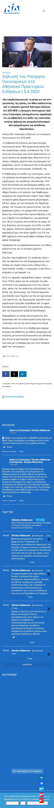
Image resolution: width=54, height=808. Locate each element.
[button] (43, 11)
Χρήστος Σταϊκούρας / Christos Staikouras (29, 430)
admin (8, 386)
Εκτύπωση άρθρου (14, 396)
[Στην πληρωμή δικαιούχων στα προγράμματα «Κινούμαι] (27, 694)
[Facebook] (41, 783)
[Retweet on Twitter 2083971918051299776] (17, 597)
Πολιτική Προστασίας (37, 803)
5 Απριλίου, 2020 (8, 383)
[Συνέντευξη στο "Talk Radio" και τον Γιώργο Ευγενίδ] (27, 752)
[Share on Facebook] (6, 374)
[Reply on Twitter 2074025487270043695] (13, 658)
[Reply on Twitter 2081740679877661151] (13, 642)
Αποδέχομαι (12, 803)
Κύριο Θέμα (30, 383)
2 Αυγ (48, 536)
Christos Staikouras (21, 535)
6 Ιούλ (14, 654)
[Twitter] (41, 789)
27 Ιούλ (14, 608)
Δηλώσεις (21, 383)
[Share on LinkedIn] (22, 374)
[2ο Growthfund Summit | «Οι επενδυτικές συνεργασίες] (27, 723)
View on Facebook (9, 451)
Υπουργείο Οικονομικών (43, 383)
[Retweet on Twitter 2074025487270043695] (17, 658)
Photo (9, 447)
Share (21, 451)
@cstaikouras (37, 536)
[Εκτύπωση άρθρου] (3, 396)
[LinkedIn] (41, 777)
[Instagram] (41, 795)
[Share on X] (14, 374)
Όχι (23, 803)
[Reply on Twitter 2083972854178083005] (13, 562)
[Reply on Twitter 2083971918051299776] (13, 597)
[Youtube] (41, 800)
